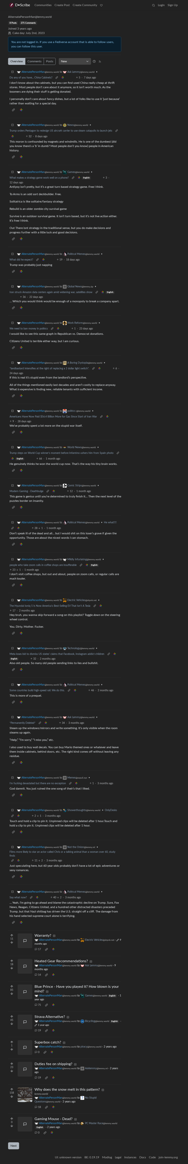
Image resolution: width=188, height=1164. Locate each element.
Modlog (107, 1157)
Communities (43, 5)
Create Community (85, 5)
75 (39, 1005)
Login (161, 5)
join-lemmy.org (168, 1157)
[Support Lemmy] (101, 5)
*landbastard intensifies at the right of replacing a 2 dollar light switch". (49, 368)
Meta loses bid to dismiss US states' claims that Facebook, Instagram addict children (57, 654)
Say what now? (18, 897)
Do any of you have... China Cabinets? (31, 77)
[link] (63, 78)
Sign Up (173, 5)
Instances (130, 1157)
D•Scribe (22, 5)
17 (39, 949)
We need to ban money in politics (29, 328)
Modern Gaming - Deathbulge (26, 491)
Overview (16, 61)
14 (39, 975)
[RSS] (100, 61)
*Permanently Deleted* (22, 723)
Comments (34, 61)
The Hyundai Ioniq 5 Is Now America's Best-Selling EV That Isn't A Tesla (50, 606)
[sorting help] (94, 61)
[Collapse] (12, 72)
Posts (49, 61)
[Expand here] (25, 1094)
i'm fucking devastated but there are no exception (38, 783)
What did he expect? (21, 260)
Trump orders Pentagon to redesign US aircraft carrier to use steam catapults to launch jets (61, 131)
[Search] (153, 5)
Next (13, 1145)
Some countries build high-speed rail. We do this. (37, 690)
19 (39, 1030)
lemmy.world (41, 1094)
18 (39, 1107)
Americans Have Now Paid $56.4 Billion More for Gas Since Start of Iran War (53, 416)
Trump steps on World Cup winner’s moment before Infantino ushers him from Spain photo (61, 453)
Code (152, 1157)
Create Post (62, 5)
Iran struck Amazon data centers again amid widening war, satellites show (51, 292)
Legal (118, 1157)
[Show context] (57, 78)
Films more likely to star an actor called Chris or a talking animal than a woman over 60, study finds (62, 854)
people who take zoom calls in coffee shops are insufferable (43, 565)
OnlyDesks (111, 810)
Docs (142, 1157)
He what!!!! (110, 522)
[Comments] (25, 940)
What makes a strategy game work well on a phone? (39, 178)
